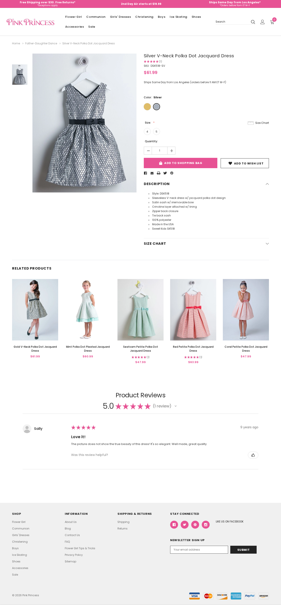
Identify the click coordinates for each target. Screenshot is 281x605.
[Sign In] (262, 22)
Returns (122, 528)
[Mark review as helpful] (253, 455)
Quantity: (151, 141)
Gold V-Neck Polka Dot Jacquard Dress (35, 349)
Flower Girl (73, 17)
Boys (161, 17)
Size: (148, 122)
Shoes (196, 17)
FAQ (67, 542)
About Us (71, 522)
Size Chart (262, 123)
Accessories (74, 27)
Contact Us (72, 535)
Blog (68, 528)
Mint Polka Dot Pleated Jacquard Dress (88, 349)
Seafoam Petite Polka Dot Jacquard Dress (140, 349)
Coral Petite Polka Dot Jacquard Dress (246, 349)
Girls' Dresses (120, 17)
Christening (144, 17)
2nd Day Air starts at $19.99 (141, 4)
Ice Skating (178, 17)
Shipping (123, 522)
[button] (175, 406)
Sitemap (70, 561)
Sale (91, 27)
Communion (95, 17)
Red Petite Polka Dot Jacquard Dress (193, 349)
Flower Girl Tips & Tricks (80, 548)
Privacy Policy (74, 555)
